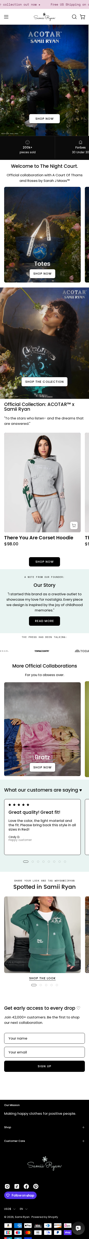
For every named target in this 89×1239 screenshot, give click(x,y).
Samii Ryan (22, 1217)
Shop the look (42, 978)
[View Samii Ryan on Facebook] (26, 1186)
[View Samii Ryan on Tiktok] (17, 1186)
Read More (44, 621)
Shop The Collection (44, 382)
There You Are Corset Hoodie (38, 537)
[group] (44, 827)
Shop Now (42, 274)
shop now (44, 119)
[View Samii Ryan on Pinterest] (36, 1186)
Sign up (44, 1066)
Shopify (53, 1217)
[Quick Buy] (74, 525)
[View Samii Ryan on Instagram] (7, 1186)
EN (21, 1209)
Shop (7, 1127)
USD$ (7, 1209)
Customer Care (14, 1141)
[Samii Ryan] (44, 17)
